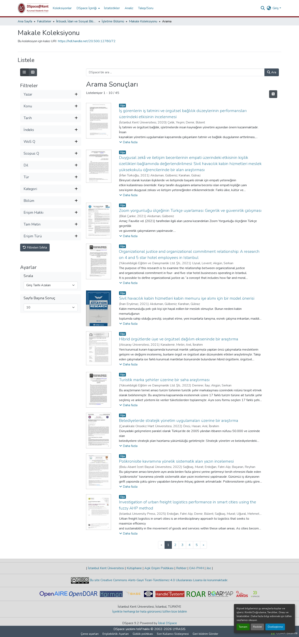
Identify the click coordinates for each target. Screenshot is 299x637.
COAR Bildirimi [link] (286, 633)
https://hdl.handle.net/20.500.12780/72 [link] (87, 41)
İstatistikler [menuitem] (112, 8)
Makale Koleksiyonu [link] (143, 21)
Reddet (257, 627)
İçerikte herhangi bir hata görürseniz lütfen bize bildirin (149, 611)
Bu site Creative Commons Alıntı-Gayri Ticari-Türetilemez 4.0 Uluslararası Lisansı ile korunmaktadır (158, 580)
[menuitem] (88, 8)
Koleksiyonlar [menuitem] (62, 8)
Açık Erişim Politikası (159, 568)
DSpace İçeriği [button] (86, 8)
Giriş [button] (276, 8)
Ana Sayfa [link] (25, 21)
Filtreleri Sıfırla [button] (36, 247)
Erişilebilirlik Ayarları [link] (116, 634)
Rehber (181, 568)
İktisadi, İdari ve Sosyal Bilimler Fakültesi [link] (76, 21)
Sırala (28, 276)
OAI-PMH (196, 568)
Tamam (243, 627)
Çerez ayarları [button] (90, 634)
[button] (33, 8)
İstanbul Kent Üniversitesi (106, 568)
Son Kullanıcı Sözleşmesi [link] (173, 634)
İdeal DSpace (167, 623)
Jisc (209, 568)
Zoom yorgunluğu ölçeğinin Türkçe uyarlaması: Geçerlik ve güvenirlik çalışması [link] (190, 210)
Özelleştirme (275, 627)
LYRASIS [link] (179, 629)
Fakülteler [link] (44, 21)
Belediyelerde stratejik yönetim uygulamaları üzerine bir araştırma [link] (178, 420)
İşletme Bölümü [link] (113, 21)
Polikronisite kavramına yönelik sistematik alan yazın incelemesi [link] (176, 461)
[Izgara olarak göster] (32, 72)
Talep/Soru (145, 8)
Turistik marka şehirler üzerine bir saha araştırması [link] (164, 380)
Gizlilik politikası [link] (143, 634)
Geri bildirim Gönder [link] (205, 634)
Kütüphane (134, 568)
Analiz (129, 8)
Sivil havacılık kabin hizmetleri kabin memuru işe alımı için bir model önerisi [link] (186, 298)
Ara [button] (273, 72)
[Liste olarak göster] (24, 72)
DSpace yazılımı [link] (124, 629)
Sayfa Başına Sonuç (39, 298)
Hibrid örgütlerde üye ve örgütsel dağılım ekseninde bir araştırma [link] (178, 339)
